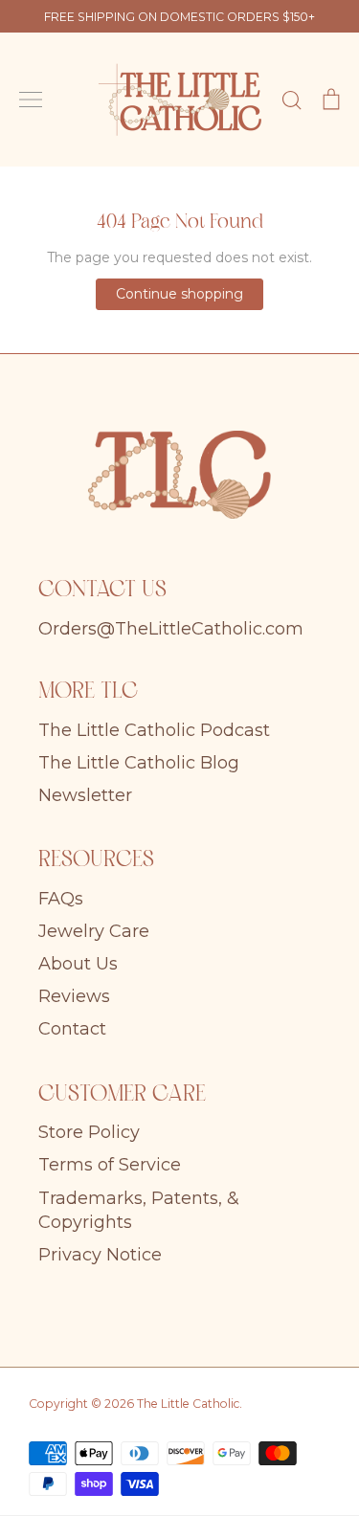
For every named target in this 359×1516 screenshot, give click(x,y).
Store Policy (89, 1132)
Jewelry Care (93, 931)
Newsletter (85, 795)
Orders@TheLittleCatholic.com (170, 628)
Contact (72, 1028)
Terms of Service (109, 1164)
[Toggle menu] (31, 99)
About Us (78, 963)
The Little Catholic (188, 1403)
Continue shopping (179, 293)
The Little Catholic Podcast (154, 730)
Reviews (74, 996)
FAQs (60, 898)
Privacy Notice (100, 1254)
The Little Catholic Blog (138, 762)
